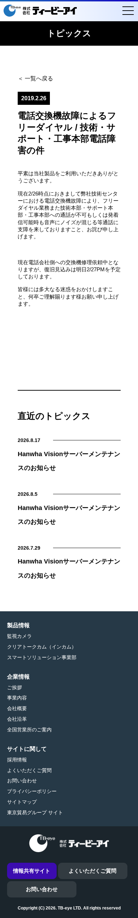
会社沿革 (17, 719)
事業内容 (17, 698)
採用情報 (17, 760)
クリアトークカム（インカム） (41, 647)
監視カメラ (19, 636)
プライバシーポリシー (32, 791)
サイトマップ (22, 802)
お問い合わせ (22, 780)
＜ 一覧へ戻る (35, 78)
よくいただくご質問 (29, 770)
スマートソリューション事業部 (41, 657)
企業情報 (18, 677)
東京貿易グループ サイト (35, 812)
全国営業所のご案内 (29, 729)
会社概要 (17, 708)
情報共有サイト (31, 871)
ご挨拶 (14, 687)
